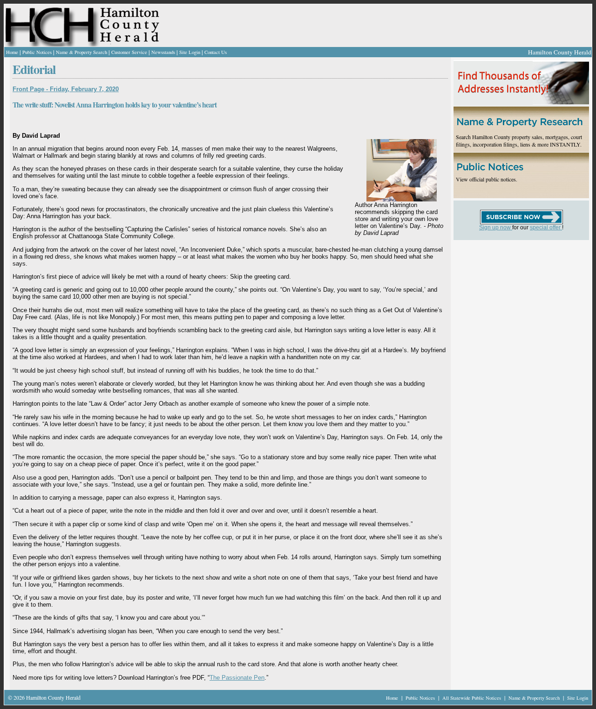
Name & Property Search (81, 52)
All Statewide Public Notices (472, 698)
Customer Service (129, 52)
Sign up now (495, 227)
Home (12, 52)
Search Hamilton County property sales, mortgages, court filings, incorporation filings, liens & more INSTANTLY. (519, 140)
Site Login (189, 52)
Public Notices (37, 52)
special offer (546, 227)
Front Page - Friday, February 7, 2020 (66, 89)
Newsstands (163, 52)
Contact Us (215, 52)
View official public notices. (486, 179)
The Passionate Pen (237, 677)
